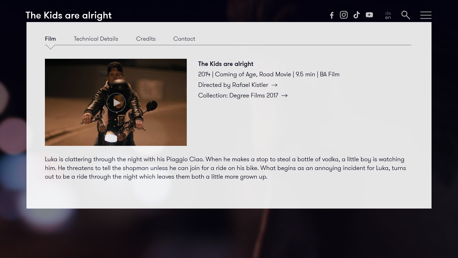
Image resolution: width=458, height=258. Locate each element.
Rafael (250, 84)
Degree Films (253, 95)
